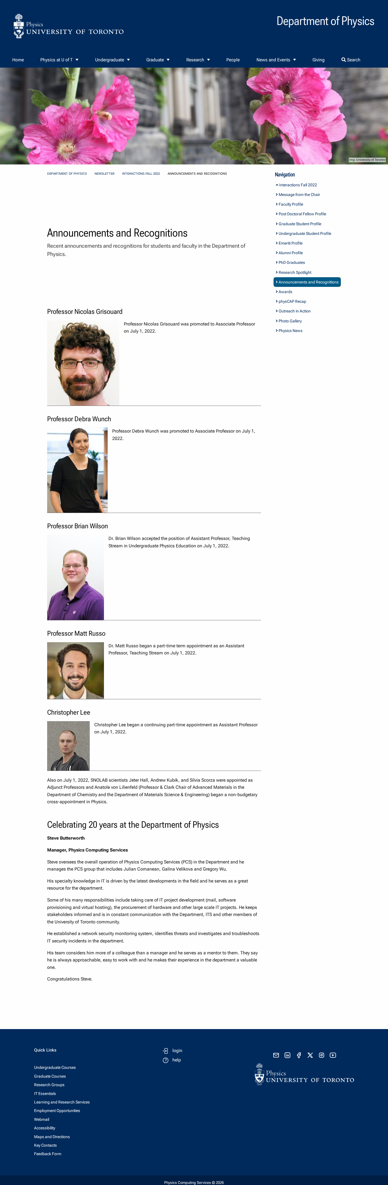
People (233, 59)
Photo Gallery (290, 321)
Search (353, 59)
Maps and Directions (52, 1136)
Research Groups (49, 1084)
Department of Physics (67, 174)
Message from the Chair (299, 194)
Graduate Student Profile (299, 224)
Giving (318, 59)
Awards (285, 291)
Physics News (290, 330)
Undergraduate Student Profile (304, 233)
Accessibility (44, 1128)
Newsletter (104, 174)
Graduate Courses (50, 1076)
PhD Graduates (291, 262)
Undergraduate (109, 59)
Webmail (41, 1119)
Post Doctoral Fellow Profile (302, 214)
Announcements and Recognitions (308, 282)
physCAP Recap (292, 301)
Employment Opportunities (57, 1110)
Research (195, 59)
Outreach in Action (294, 311)
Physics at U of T (56, 59)
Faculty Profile (290, 204)
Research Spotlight (294, 272)
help (176, 1060)
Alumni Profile (290, 253)
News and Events (273, 59)
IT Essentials (45, 1093)
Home (18, 59)
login (177, 1050)
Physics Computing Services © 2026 (194, 1182)
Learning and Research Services (62, 1102)
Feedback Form (47, 1153)
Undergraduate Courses (55, 1067)
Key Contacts (45, 1145)
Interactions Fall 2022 (141, 174)
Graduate (155, 59)
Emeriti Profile (290, 243)
